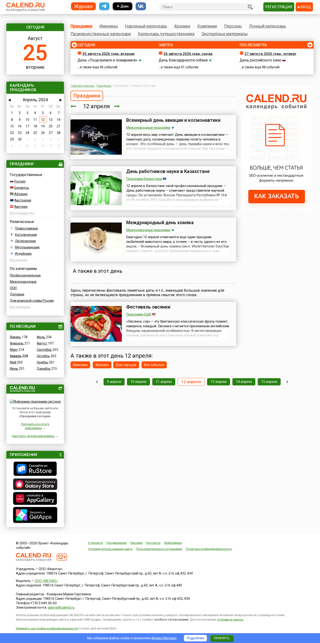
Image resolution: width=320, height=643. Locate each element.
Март (14, 350)
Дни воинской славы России (32, 300)
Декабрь (44, 368)
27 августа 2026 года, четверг (270, 54)
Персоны (233, 26)
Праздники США (138, 314)
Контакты (153, 543)
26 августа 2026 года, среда (188, 54)
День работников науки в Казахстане (168, 171)
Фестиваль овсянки (148, 307)
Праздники (81, 26)
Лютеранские (25, 241)
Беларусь (21, 188)
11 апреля (164, 382)
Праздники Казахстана (144, 179)
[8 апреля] (97, 382)
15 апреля (269, 382)
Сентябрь (44, 350)
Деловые (17, 294)
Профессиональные (25, 275)
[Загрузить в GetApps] (35, 515)
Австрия (20, 206)
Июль (41, 337)
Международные (23, 282)
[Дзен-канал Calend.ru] (122, 6)
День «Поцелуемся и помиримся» (108, 60)
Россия (19, 181)
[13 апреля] (117, 106)
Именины (108, 26)
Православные (26, 228)
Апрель (16, 356)
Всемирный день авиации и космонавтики (173, 120)
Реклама (136, 543)
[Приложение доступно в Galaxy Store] (35, 484)
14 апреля (244, 382)
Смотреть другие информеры (33, 436)
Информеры (173, 543)
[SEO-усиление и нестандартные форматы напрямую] (277, 209)
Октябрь (43, 356)
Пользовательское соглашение (159, 549)
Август (42, 343)
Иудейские (23, 253)
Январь (15, 337)
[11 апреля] (73, 106)
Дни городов (126, 365)
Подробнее (195, 638)
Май (13, 362)
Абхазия (20, 194)
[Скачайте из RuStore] (35, 469)
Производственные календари (101, 33)
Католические (26, 235)
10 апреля (138, 382)
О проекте (95, 543)
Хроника (182, 26)
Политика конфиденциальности (209, 549)
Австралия (22, 200)
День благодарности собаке (183, 60)
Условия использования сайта (110, 549)
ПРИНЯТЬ (221, 638)
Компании (207, 26)
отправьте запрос (230, 619)
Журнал (83, 6)
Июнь (14, 368)
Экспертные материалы (224, 33)
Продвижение (116, 543)
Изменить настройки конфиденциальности (47, 628)
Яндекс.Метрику (164, 638)
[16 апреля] (287, 382)
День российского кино (260, 60)
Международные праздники (148, 127)
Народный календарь (146, 26)
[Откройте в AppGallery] (35, 499)
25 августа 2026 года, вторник (108, 54)
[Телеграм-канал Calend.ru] (104, 6)
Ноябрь (42, 362)
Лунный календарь (267, 26)
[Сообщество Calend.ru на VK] (141, 6)
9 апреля (114, 382)
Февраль (17, 343)
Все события (154, 365)
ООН (13, 288)
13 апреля (219, 382)
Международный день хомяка (160, 222)
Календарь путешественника (166, 33)
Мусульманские (27, 247)
